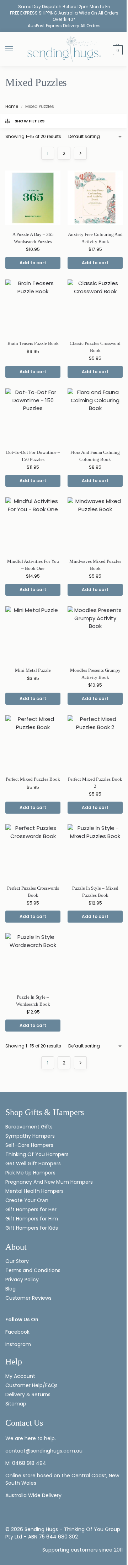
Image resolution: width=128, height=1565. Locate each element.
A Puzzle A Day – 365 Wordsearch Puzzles (33, 238)
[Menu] (16, 49)
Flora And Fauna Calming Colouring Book (95, 456)
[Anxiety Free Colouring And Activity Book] (95, 198)
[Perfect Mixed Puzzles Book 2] (95, 742)
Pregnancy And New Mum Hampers (49, 1181)
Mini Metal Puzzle (33, 670)
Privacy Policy (22, 1279)
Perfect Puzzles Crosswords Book (33, 891)
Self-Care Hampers (29, 1145)
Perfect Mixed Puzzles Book (33, 779)
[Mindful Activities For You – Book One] (32, 524)
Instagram (18, 1344)
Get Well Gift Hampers (33, 1163)
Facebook (17, 1331)
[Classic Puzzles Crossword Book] (95, 306)
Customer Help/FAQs (31, 1385)
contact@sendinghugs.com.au (43, 1450)
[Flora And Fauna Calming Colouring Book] (95, 415)
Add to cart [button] (33, 263)
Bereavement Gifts (29, 1126)
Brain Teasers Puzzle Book (33, 343)
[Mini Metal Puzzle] (32, 633)
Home (11, 106)
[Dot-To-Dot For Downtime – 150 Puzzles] (32, 415)
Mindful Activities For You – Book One (33, 565)
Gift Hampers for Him (31, 1218)
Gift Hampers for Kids (31, 1227)
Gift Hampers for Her (31, 1209)
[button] (117, 49)
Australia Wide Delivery (33, 1495)
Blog (10, 1288)
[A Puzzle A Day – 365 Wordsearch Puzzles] (32, 198)
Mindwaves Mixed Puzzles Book (95, 565)
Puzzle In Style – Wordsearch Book (33, 1000)
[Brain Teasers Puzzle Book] (32, 306)
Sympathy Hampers (30, 1135)
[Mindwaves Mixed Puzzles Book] (95, 524)
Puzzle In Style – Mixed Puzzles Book (95, 891)
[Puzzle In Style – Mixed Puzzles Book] (95, 851)
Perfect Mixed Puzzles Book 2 (95, 782)
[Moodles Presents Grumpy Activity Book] (95, 633)
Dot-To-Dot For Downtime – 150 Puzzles (33, 456)
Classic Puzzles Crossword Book (95, 347)
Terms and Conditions (32, 1270)
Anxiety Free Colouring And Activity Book (95, 238)
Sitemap (15, 1403)
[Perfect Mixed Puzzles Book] (32, 742)
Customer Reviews (28, 1297)
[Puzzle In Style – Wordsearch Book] (32, 960)
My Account (20, 1376)
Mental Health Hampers (34, 1191)
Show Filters (30, 121)
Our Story (17, 1261)
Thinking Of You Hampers (37, 1154)
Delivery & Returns (27, 1394)
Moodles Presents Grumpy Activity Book (95, 674)
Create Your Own (27, 1200)
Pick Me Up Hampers (30, 1172)
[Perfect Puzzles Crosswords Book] (32, 851)
